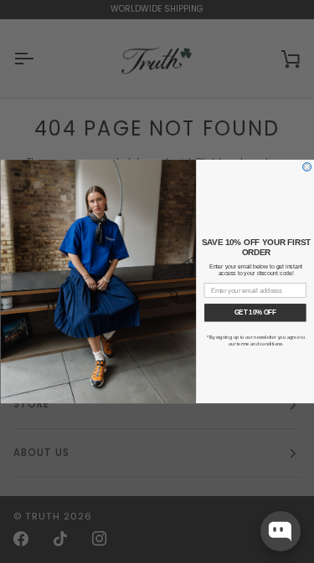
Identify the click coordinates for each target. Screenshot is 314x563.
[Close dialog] (306, 166)
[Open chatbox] (280, 531)
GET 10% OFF (254, 312)
